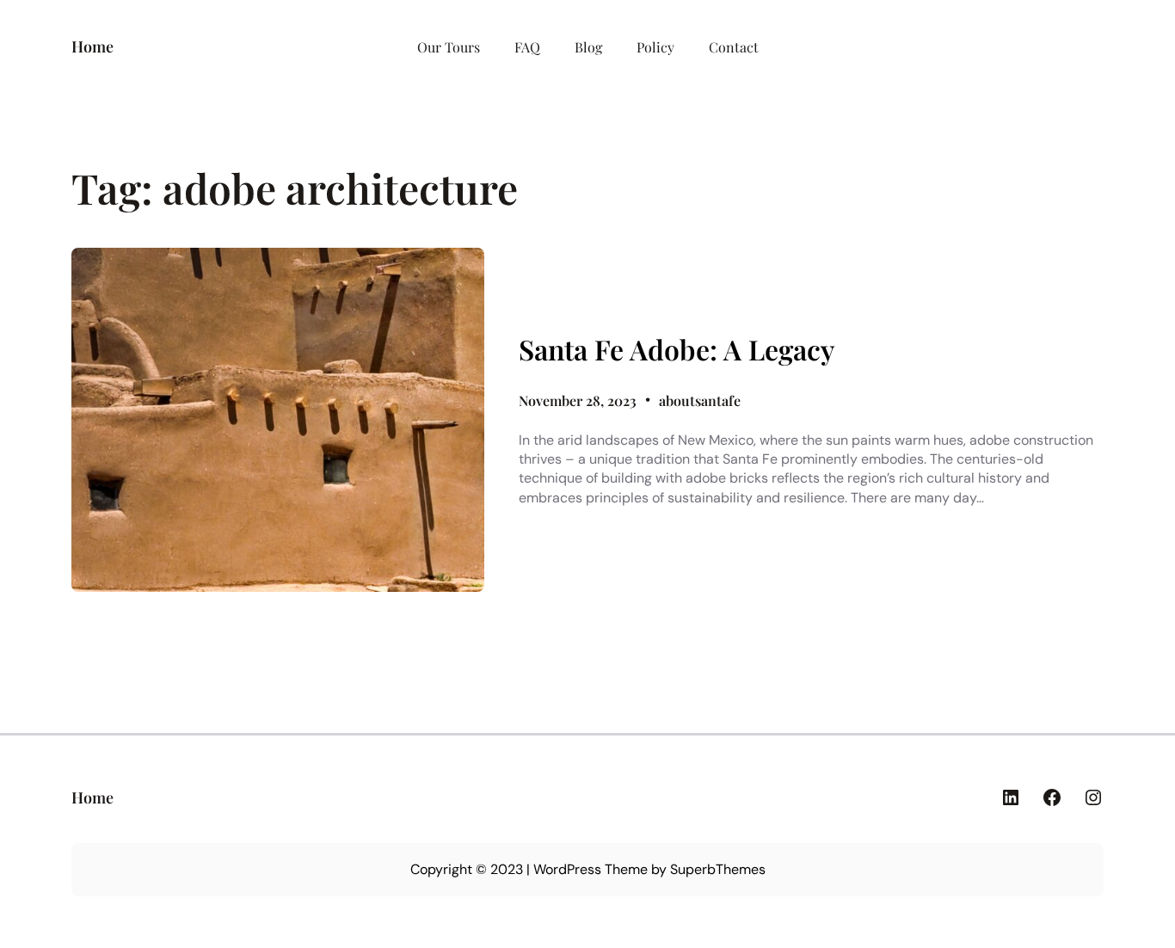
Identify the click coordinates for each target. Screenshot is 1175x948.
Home (92, 46)
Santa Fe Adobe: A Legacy (676, 349)
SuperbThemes (718, 869)
